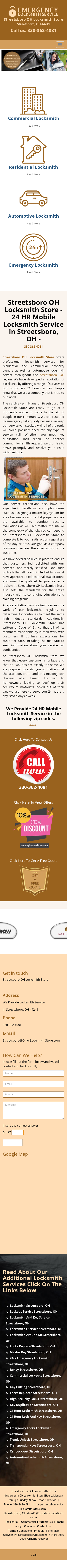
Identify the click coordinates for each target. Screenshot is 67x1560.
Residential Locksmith (33, 167)
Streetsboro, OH (52, 375)
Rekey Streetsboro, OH (26, 1370)
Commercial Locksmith (33, 118)
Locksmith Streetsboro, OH (30, 1306)
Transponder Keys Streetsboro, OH (35, 1445)
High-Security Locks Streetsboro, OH (36, 1399)
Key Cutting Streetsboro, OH (31, 1387)
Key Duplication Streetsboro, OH (34, 1405)
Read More (33, 125)
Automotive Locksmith (33, 216)
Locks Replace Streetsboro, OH (32, 1346)
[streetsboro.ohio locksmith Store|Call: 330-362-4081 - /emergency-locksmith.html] (33, 247)
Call (34, 1554)
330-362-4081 (42, 30)
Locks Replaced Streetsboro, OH (33, 1393)
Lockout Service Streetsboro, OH (34, 1311)
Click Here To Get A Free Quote (33, 860)
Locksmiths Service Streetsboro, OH (36, 1329)
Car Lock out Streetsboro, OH (31, 1451)
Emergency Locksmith (33, 265)
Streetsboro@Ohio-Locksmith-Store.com (31, 1040)
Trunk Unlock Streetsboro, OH (32, 1440)
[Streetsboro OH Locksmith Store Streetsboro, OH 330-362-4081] (33, 60)
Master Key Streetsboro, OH (30, 1352)
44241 (33, 725)
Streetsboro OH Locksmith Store (28, 357)
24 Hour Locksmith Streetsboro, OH (36, 1411)
